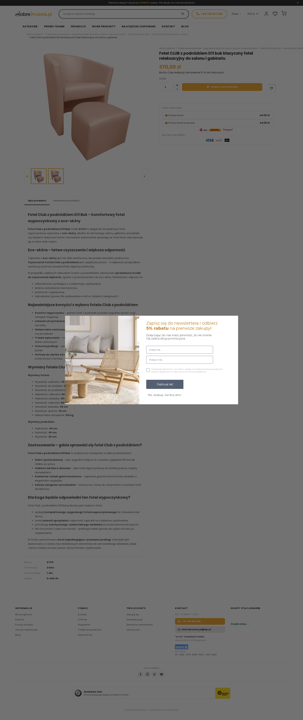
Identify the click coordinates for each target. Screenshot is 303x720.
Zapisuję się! (165, 384)
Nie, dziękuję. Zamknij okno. (165, 395)
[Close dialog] (233, 320)
